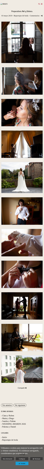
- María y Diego (7, 418)
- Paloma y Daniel (8, 427)
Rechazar (37, 459)
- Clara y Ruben (7, 415)
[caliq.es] (4, 4)
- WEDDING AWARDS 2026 (13, 424)
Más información (7, 459)
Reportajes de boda (21, 16)
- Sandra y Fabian (8, 421)
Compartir (21, 388)
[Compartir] (42, 16)
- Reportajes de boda (9, 440)
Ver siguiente (20, 405)
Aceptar (22, 463)
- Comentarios (34, 16)
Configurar (22, 459)
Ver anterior (7, 405)
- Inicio (4, 437)
